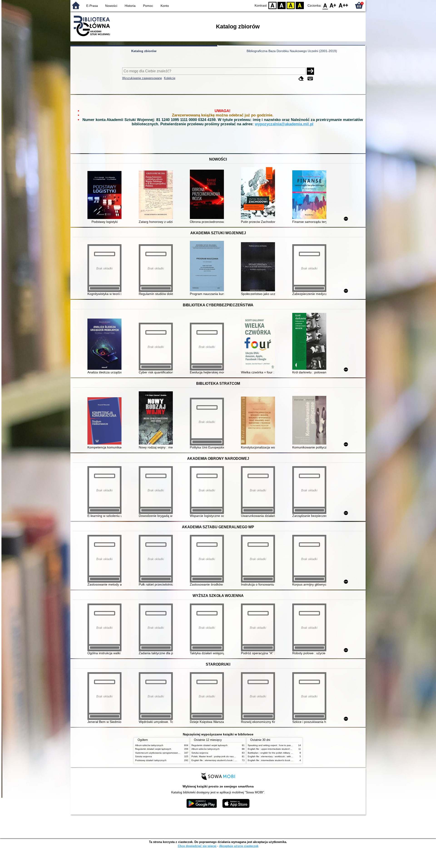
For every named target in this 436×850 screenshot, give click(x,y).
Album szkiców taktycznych (149, 745)
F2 (343, 5)
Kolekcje (169, 78)
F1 (333, 5)
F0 (325, 5)
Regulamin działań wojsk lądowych (153, 749)
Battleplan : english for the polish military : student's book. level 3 (282, 753)
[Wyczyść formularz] (301, 78)
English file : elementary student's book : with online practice (223, 760)
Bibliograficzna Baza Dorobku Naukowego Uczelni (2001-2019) (292, 51)
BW (282, 5)
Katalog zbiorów (143, 51)
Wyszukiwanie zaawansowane (142, 78)
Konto (165, 6)
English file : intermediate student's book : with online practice (280, 760)
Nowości (111, 6)
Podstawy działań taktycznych (150, 760)
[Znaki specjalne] (310, 78)
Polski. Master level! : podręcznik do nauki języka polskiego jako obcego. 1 (230, 756)
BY (299, 5)
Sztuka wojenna (143, 756)
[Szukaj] (310, 71)
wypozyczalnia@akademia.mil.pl (284, 124)
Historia (130, 6)
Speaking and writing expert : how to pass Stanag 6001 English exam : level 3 (289, 745)
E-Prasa (92, 6)
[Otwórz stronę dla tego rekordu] (105, 195)
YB (290, 5)
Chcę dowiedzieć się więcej (197, 846)
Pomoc (148, 6)
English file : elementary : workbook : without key (273, 756)
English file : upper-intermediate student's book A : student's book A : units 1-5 (288, 749)
